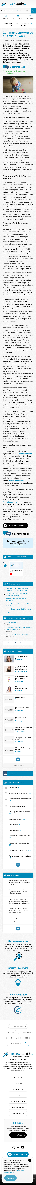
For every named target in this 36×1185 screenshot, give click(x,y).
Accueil (16, 23)
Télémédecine (10, 1032)
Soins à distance (18, 18)
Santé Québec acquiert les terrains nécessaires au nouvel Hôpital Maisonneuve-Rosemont (19, 901)
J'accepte (10, 1178)
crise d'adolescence (16, 480)
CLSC (26, 1038)
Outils (18, 1095)
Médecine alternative (17, 819)
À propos (18, 1077)
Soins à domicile (27, 1032)
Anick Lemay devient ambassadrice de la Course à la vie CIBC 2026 (20, 920)
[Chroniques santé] (18, 865)
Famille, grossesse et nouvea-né (19, 813)
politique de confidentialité (14, 1172)
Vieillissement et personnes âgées (20, 857)
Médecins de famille (19, 1026)
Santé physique (15, 830)
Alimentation (14, 788)
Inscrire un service (19, 1154)
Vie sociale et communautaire (20, 850)
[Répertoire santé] (27, 1044)
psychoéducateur (25, 454)
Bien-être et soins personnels (20, 793)
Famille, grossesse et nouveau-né (16, 40)
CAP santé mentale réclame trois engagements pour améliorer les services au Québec (19, 892)
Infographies (30, 18)
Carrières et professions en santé (20, 800)
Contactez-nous (18, 1113)
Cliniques (13, 1038)
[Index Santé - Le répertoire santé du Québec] (13, 4)
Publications (18, 1089)
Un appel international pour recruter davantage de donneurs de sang (19, 882)
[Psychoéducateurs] (18, 759)
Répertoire (6, 18)
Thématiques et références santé (19, 837)
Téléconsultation (15, 774)
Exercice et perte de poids (18, 806)
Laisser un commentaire (17, 526)
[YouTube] (22, 1147)
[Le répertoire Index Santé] (16, 565)
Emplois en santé (18, 1101)
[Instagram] (13, 1147)
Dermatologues (16, 1044)
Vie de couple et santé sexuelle (19, 844)
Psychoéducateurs (10, 502)
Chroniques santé (25, 23)
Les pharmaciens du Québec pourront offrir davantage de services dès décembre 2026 (18, 910)
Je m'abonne (20, 1135)
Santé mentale (15, 825)
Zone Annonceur (18, 1107)
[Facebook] (18, 1147)
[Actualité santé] (18, 928)
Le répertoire (18, 1083)
